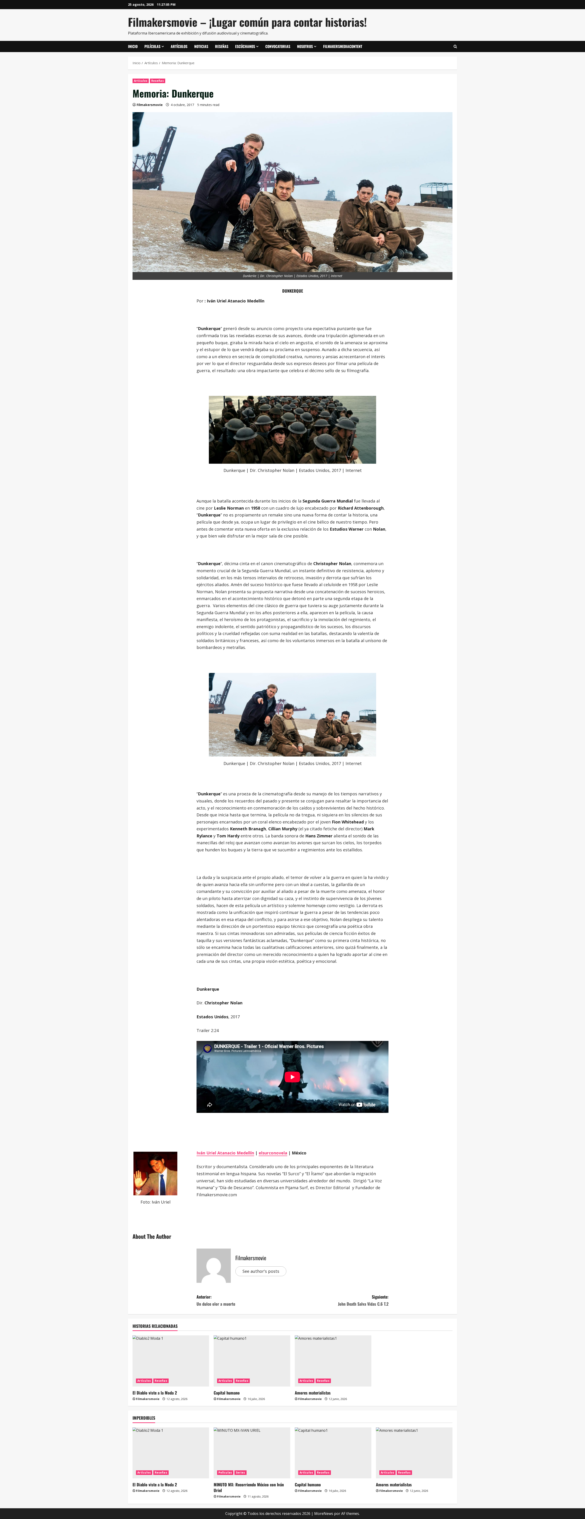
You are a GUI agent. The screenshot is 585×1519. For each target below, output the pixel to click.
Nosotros (305, 46)
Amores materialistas (313, 1393)
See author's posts (260, 1271)
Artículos (179, 46)
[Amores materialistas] (333, 1360)
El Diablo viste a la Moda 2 (155, 1393)
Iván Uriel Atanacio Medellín (225, 1153)
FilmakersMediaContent (342, 46)
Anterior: (216, 1300)
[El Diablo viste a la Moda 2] (171, 1360)
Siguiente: (363, 1300)
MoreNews (323, 1513)
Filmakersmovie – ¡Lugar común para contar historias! (247, 22)
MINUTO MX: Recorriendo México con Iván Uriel (249, 1487)
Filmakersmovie (150, 105)
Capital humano (227, 1393)
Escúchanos (245, 46)
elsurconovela (273, 1153)
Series (240, 1472)
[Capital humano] (252, 1360)
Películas (152, 46)
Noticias (201, 46)
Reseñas (221, 46)
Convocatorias (277, 46)
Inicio (133, 46)
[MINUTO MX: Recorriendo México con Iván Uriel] (252, 1452)
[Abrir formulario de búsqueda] (455, 46)
